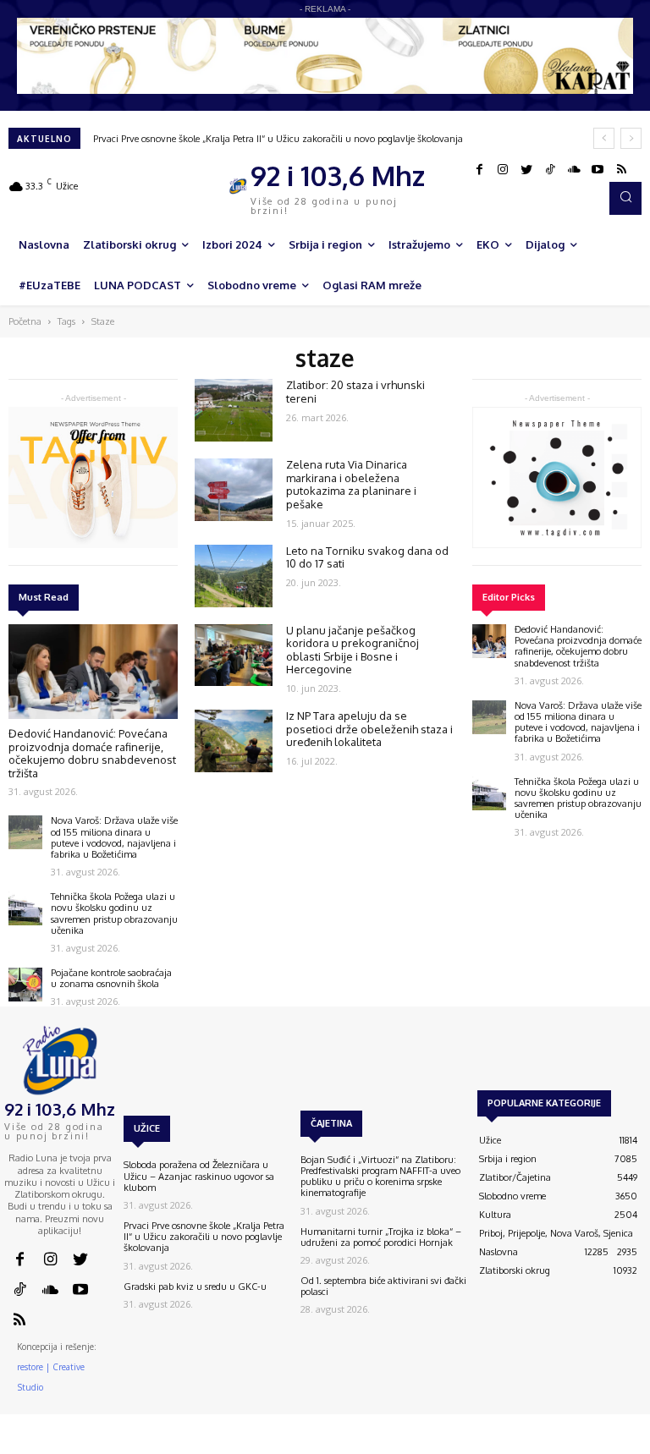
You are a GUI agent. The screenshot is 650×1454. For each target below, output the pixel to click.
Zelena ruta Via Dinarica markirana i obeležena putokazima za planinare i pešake (351, 484)
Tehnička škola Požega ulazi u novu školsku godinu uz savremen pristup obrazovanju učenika (114, 913)
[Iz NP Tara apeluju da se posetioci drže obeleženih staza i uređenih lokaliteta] (234, 741)
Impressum (471, 1445)
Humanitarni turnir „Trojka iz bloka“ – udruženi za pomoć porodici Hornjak (380, 1237)
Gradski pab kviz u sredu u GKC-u (195, 1286)
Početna (24, 321)
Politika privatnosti (545, 1445)
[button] (625, 198)
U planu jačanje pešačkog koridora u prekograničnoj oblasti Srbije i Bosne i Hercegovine (352, 650)
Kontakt (419, 1445)
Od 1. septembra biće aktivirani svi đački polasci (383, 1286)
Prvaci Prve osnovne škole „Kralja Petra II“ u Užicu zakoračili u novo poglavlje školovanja (278, 139)
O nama (371, 1445)
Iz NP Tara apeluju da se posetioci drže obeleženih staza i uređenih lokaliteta (369, 729)
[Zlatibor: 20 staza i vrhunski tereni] (234, 410)
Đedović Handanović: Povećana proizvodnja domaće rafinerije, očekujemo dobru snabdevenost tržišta (92, 753)
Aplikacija (618, 1445)
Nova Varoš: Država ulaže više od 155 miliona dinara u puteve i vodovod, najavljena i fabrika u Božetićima (114, 837)
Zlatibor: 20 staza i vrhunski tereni (355, 391)
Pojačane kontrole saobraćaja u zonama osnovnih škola (111, 978)
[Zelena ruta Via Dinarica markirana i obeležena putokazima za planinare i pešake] (234, 489)
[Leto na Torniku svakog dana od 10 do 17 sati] (234, 576)
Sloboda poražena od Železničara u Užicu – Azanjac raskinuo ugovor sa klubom (199, 1176)
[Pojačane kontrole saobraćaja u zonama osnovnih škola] (25, 984)
